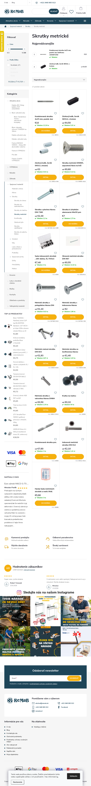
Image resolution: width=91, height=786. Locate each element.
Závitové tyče (18, 222)
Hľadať (53, 11)
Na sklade (15, 65)
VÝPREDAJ (14, 167)
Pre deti (14, 155)
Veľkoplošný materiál (17, 306)
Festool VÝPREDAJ (18, 151)
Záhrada (12, 179)
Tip (12, 76)
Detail (73, 131)
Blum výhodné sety (18, 113)
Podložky (15, 253)
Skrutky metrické (20, 214)
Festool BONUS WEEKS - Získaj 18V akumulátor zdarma (19, 145)
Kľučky (12, 289)
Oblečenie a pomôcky (17, 300)
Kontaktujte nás (12, 733)
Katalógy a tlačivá (40, 727)
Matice (14, 269)
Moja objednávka (12, 754)
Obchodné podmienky (14, 736)
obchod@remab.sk (41, 703)
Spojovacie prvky (18, 257)
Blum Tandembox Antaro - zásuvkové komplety (20, 119)
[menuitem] (13, 21)
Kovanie (12, 275)
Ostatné (15, 239)
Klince (14, 193)
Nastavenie (17, 782)
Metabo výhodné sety (19, 139)
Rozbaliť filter (15, 82)
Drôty (14, 261)
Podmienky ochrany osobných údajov (17, 741)
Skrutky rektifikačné (18, 227)
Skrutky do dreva (20, 201)
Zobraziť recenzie (29, 570)
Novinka (14, 72)
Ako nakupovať (12, 745)
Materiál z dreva (17, 189)
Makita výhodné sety (19, 135)
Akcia (13, 69)
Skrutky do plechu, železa (20, 233)
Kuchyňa (13, 295)
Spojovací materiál (16, 184)
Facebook (64, 707)
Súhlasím (73, 776)
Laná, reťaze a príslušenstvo (17, 248)
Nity (13, 243)
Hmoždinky (16, 265)
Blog (13, 3)
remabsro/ (39, 711)
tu (57, 777)
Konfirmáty (18, 218)
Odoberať (74, 678)
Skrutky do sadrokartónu (19, 205)
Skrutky (14, 197)
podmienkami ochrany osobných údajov (43, 684)
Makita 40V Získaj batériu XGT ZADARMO (18, 107)
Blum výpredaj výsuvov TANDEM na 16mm (19, 129)
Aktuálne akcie (15, 101)
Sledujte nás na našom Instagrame (48, 592)
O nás (6, 3)
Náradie (12, 173)
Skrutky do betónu (20, 210)
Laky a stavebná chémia (15, 282)
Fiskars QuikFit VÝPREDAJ (17, 160)
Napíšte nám (11, 751)
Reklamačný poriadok (14, 748)
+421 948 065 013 (67, 703)
